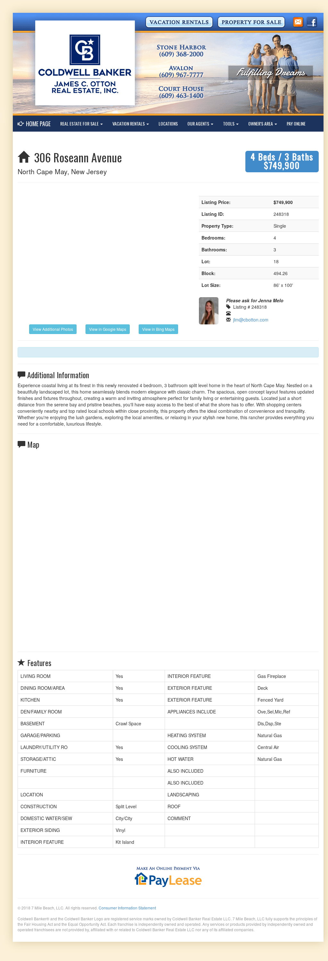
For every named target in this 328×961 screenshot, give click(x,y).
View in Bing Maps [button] (158, 329)
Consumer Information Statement (127, 907)
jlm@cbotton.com (250, 319)
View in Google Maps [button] (107, 329)
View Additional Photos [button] (53, 329)
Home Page (37, 123)
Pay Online (296, 123)
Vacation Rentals (129, 123)
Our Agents (198, 123)
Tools (229, 123)
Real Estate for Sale (80, 123)
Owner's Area (261, 123)
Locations (168, 123)
